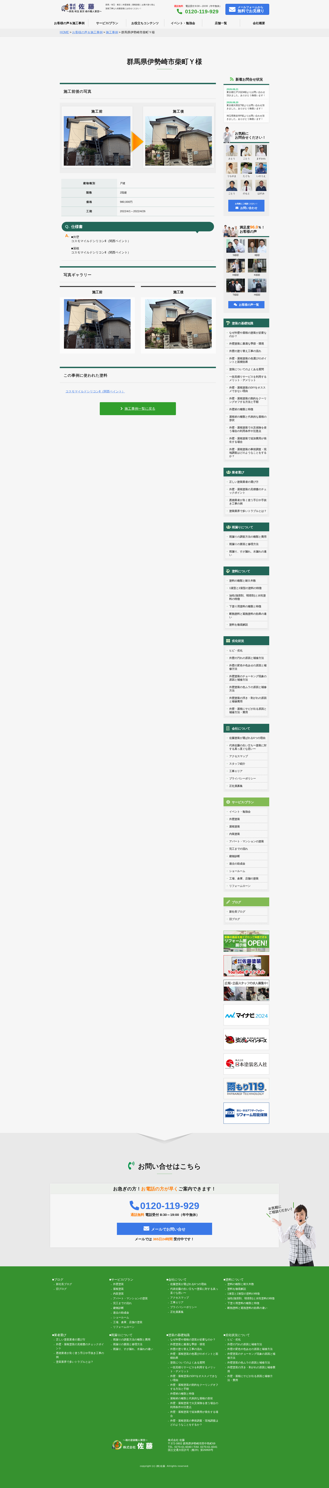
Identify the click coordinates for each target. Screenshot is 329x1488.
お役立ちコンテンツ (145, 23)
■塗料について (234, 1279)
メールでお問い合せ (168, 1229)
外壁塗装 (234, 819)
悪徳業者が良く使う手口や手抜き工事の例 (248, 502)
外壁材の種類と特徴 (241, 409)
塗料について (241, 571)
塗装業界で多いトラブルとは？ (248, 510)
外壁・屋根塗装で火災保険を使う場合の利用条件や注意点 (248, 429)
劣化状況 (238, 641)
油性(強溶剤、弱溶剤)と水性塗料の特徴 (247, 597)
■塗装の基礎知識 (178, 1335)
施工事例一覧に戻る (140, 409)
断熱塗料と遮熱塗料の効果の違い (248, 615)
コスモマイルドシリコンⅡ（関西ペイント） (95, 391)
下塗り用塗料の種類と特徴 (245, 606)
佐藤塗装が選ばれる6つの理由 (247, 737)
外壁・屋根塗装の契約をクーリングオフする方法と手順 (248, 400)
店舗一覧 (221, 23)
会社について (241, 728)
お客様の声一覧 (249, 304)
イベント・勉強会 (183, 23)
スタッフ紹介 (237, 763)
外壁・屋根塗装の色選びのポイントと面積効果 (248, 360)
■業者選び (59, 1335)
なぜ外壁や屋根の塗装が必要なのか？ (248, 334)
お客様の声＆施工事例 (69, 23)
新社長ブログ (237, 911)
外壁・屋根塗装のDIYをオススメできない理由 (247, 389)
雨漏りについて (242, 527)
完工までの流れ (238, 848)
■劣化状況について (237, 1335)
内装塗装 (234, 833)
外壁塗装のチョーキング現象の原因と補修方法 (248, 678)
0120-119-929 (202, 11)
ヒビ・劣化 (236, 650)
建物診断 (234, 856)
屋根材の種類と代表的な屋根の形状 (248, 418)
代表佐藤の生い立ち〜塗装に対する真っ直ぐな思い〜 (248, 747)
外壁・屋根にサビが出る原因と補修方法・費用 (248, 710)
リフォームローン (240, 885)
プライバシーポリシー (242, 778)
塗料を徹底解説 (238, 624)
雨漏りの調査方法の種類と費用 (248, 536)
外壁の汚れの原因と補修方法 (246, 657)
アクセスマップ (238, 756)
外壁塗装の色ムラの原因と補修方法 (248, 689)
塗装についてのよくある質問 (246, 369)
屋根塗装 (234, 826)
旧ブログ (234, 919)
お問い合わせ (246, 206)
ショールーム (237, 871)
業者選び (238, 472)
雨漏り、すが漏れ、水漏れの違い (248, 553)
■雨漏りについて (121, 1335)
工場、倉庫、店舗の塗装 (244, 878)
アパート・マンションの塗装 (246, 841)
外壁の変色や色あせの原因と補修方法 (248, 667)
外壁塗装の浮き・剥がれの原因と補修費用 (248, 699)
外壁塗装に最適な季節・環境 (246, 343)
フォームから (251, 9)
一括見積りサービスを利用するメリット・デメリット (248, 378)
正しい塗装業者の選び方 (244, 481)
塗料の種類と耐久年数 (242, 580)
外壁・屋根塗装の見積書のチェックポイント (248, 491)
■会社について (176, 1279)
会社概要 (259, 23)
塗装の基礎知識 (242, 323)
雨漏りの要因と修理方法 (244, 544)
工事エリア (236, 771)
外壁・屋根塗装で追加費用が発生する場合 (248, 440)
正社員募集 (236, 785)
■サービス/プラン (121, 1279)
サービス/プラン (107, 23)
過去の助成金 (237, 863)
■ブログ (57, 1279)
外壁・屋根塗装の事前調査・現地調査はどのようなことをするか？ (248, 453)
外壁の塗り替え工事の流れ (245, 350)
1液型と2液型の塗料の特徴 (245, 588)
